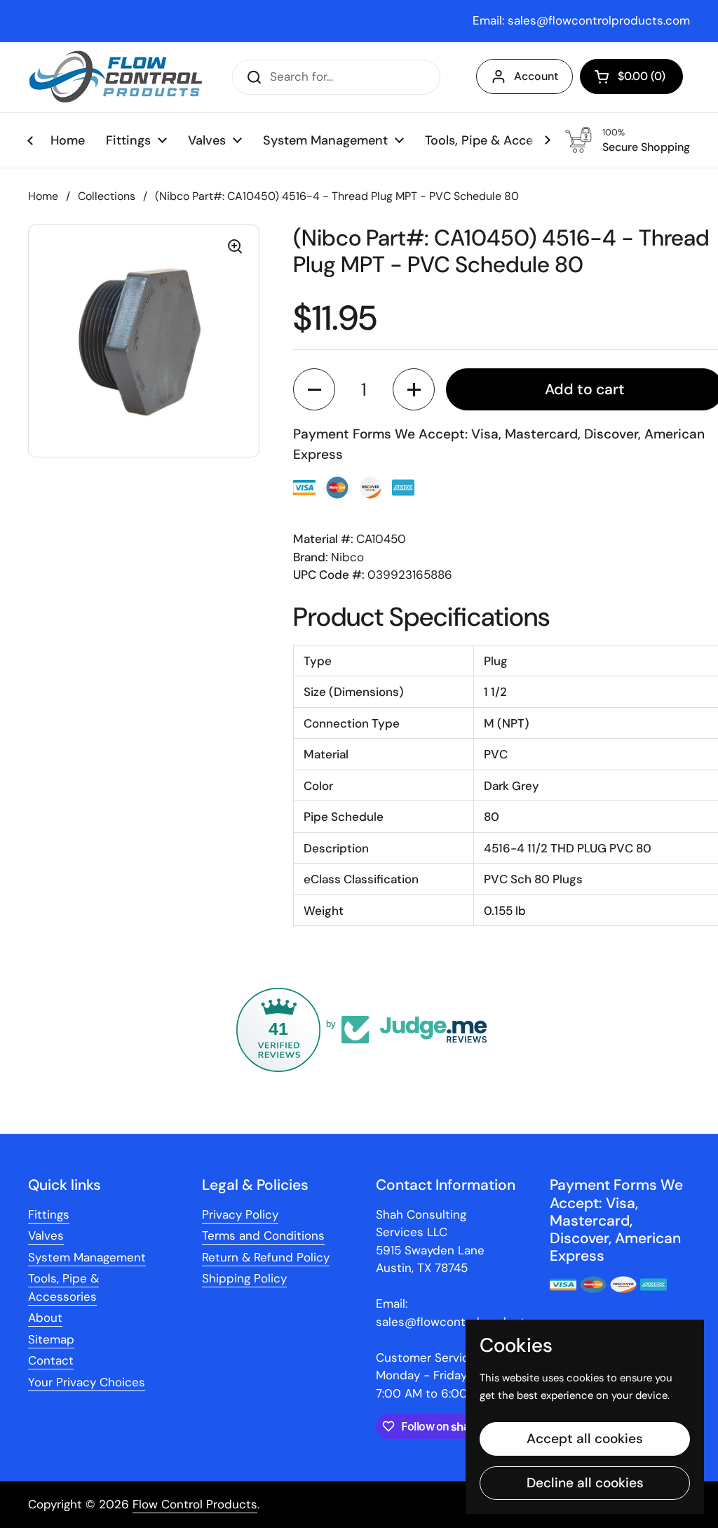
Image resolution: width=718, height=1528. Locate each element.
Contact (51, 1360)
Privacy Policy (240, 1214)
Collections (106, 196)
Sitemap (51, 1339)
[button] (631, 76)
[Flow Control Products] (115, 77)
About (45, 1317)
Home (43, 196)
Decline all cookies (585, 1483)
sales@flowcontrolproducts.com (599, 20)
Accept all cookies (585, 1438)
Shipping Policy (244, 1278)
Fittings (48, 1214)
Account (536, 76)
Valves (46, 1235)
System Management (87, 1257)
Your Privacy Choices (86, 1382)
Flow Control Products (195, 1504)
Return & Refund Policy (266, 1257)
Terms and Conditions (263, 1235)
